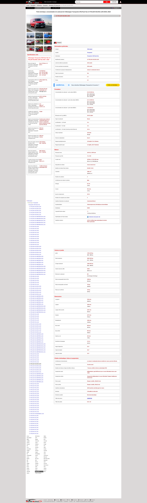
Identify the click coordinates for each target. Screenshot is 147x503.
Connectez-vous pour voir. (94, 216)
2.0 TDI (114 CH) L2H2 (34, 385)
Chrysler (45, 440)
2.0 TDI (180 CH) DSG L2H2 (35, 288)
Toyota (45, 469)
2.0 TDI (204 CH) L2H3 (34, 236)
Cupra (36, 442)
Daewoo (28, 444)
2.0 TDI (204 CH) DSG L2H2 (35, 248)
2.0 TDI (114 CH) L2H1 (34, 387)
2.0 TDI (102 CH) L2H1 (34, 401)
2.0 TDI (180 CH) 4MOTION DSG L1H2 (37, 310)
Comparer (59, 42)
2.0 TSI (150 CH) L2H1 (34, 230)
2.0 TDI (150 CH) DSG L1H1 (35, 332)
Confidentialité (59, 501)
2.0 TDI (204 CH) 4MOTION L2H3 (36, 256)
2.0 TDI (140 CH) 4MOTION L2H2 (36, 375)
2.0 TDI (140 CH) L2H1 (34, 357)
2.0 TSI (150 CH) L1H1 (34, 234)
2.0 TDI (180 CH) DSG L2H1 (35, 290)
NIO (27, 461)
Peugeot (36, 463)
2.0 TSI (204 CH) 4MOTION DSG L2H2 (37, 218)
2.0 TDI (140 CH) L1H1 (34, 361)
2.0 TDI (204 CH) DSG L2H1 (35, 250)
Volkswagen (39, 5)
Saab (36, 466)
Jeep (45, 452)
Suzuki (28, 469)
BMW (28, 439)
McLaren (37, 458)
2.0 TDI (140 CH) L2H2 (34, 355)
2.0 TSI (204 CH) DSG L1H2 (35, 212)
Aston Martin (29, 437)
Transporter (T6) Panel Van (54, 5)
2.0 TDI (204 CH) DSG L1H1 (35, 254)
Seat (44, 466)
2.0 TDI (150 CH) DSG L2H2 (35, 326)
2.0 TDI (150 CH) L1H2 (34, 320)
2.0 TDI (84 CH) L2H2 (33, 419)
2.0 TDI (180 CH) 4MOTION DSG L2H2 (37, 306)
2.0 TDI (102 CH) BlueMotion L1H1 (36, 413)
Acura (28, 436)
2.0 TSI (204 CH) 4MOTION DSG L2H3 (37, 216)
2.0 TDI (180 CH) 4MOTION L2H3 (36, 296)
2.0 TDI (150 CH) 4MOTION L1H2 (36, 340)
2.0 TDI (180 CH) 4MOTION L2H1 (36, 300)
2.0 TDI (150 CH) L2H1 (34, 318)
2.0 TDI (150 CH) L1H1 (34, 322)
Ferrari (36, 445)
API (74, 501)
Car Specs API (55, 7)
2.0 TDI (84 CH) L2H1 (33, 423)
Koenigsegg (37, 453)
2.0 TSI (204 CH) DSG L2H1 (35, 210)
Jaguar (36, 452)
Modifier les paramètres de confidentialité (84, 501)
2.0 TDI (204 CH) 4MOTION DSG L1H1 (37, 274)
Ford (27, 447)
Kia (27, 453)
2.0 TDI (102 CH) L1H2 (34, 405)
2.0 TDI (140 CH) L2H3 (34, 353)
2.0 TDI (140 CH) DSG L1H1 (35, 371)
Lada (45, 453)
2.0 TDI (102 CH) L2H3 (34, 393)
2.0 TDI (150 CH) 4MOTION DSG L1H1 (37, 352)
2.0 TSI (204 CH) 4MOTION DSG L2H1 (37, 220)
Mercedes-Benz (47, 458)
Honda (45, 448)
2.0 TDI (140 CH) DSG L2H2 (35, 365)
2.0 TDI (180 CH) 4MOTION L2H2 (36, 298)
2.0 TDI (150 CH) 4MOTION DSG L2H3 (37, 344)
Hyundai (45, 450)
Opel (44, 461)
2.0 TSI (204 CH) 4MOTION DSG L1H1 (37, 224)
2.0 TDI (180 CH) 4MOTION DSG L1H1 (37, 312)
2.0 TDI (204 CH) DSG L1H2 (35, 252)
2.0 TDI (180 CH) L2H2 (34, 278)
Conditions (66, 501)
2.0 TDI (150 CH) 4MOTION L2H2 (36, 336)
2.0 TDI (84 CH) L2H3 (33, 415)
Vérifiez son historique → (112, 85)
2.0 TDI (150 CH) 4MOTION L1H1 (36, 342)
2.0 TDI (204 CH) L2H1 (34, 240)
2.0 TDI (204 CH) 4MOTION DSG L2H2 (37, 268)
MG (27, 460)
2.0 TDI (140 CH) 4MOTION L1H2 (36, 379)
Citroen (28, 442)
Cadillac (28, 440)
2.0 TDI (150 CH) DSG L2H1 (35, 328)
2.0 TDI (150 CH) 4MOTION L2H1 (36, 338)
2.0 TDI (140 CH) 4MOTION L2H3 (36, 373)
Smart (36, 468)
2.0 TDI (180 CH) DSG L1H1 (35, 294)
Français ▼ (116, 7)
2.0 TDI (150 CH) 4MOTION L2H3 (36, 334)
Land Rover (46, 455)
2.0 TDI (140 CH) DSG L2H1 (35, 367)
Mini (36, 460)
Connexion (39, 7)
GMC (45, 447)
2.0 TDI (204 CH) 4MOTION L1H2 (36, 262)
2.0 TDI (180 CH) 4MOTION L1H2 (36, 302)
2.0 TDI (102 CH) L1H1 (34, 409)
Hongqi (28, 450)
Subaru (45, 468)
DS (27, 445)
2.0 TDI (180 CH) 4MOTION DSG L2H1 (37, 308)
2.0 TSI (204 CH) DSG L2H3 (35, 206)
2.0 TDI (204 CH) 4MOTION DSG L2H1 (37, 270)
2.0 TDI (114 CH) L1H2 (34, 389)
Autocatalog (33, 5)
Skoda (28, 468)
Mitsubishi (45, 460)
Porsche (45, 463)
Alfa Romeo (37, 436)
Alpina (45, 436)
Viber (69, 499)
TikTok (87, 499)
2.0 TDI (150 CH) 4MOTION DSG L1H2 (37, 350)
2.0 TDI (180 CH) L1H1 (34, 284)
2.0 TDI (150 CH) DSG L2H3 (35, 324)
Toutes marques (38, 473)
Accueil (27, 5)
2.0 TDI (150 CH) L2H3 (34, 314)
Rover (28, 466)
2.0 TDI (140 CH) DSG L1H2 (35, 369)
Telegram (64, 499)
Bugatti (36, 439)
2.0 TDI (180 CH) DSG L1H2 (35, 292)
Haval (36, 448)
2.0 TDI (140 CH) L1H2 (34, 359)
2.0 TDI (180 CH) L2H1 (34, 280)
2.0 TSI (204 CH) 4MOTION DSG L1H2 (37, 222)
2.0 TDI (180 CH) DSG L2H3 (35, 286)
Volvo (45, 471)
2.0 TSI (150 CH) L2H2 (34, 228)
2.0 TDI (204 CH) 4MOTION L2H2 (36, 258)
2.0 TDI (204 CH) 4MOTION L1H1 (36, 264)
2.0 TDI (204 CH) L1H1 (34, 244)
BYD (44, 439)
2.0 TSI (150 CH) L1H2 (34, 232)
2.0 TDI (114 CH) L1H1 (34, 391)
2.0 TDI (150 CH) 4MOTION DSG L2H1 (37, 348)
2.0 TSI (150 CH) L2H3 (34, 226)
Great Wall (29, 448)
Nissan (36, 461)
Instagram (81, 499)
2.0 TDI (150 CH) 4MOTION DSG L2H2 (37, 346)
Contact (71, 501)
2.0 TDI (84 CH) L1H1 (33, 431)
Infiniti (28, 452)
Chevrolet (37, 440)
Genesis (36, 447)
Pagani (28, 463)
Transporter (45, 5)
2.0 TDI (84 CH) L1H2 (33, 427)
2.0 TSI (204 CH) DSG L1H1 (35, 214)
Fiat (44, 445)
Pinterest (93, 499)
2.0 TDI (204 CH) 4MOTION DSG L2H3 (37, 266)
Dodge (45, 444)
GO (107, 2)
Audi (36, 437)
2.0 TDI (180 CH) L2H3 (34, 276)
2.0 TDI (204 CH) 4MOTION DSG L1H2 (37, 272)
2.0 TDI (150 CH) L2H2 (34, 316)
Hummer (36, 450)
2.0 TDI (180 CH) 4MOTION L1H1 (36, 304)
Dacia (45, 442)
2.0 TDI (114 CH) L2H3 (34, 383)
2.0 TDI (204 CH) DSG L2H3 (35, 246)
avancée (114, 1)
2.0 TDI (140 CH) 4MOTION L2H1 (36, 377)
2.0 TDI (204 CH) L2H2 (34, 238)
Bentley (45, 437)
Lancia (36, 455)
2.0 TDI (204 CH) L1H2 (34, 242)
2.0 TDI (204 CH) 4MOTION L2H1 (36, 260)
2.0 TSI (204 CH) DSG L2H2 (35, 208)
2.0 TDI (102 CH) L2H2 (34, 397)
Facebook (75, 499)
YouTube (57, 499)
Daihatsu (37, 444)
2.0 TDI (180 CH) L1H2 (34, 282)
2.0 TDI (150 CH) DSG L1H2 (35, 330)
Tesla (36, 469)
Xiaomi (28, 473)
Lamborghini (29, 455)
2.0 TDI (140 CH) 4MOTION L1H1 (36, 381)
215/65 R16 (89, 398)
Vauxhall (28, 471)
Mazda (28, 458)
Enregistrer (47, 7)
